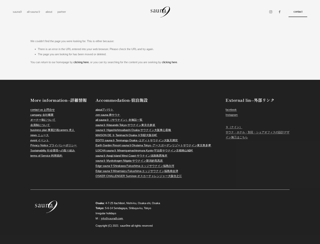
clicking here (81, 62)
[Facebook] (279, 12)
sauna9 (17, 11)
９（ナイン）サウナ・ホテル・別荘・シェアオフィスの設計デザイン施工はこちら (257, 132)
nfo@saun (107, 218)
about (49, 11)
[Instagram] (271, 12)
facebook (231, 109)
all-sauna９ (34, 11)
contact (298, 11)
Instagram (232, 114)
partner (61, 11)
